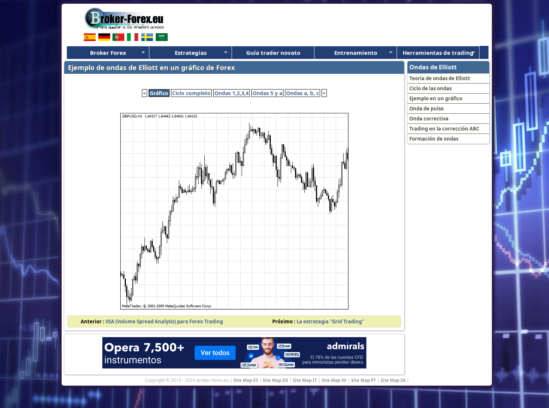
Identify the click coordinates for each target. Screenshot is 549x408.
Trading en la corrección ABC (444, 128)
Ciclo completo (191, 93)
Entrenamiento (355, 52)
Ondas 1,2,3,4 (231, 93)
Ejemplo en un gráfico (435, 98)
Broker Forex (108, 52)
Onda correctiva (429, 118)
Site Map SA (393, 380)
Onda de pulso (426, 108)
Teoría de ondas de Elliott (439, 78)
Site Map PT (363, 380)
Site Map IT (305, 380)
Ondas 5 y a (267, 93)
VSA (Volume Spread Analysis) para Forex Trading (164, 321)
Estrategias (191, 52)
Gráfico (159, 93)
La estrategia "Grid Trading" (330, 321)
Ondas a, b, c (302, 93)
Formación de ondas (433, 138)
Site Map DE (275, 380)
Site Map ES (245, 380)
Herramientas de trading (438, 52)
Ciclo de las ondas (430, 88)
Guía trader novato (273, 52)
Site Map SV (334, 380)
